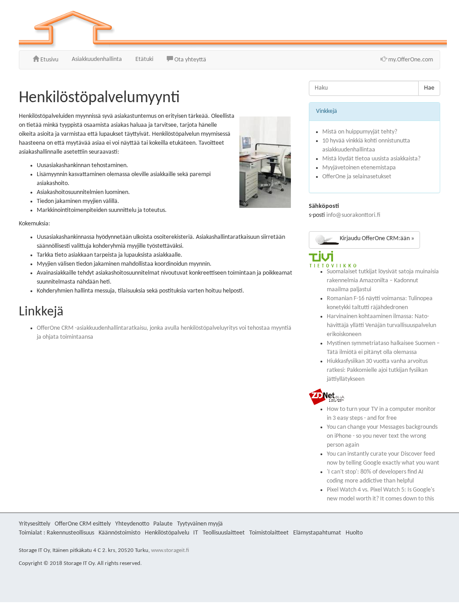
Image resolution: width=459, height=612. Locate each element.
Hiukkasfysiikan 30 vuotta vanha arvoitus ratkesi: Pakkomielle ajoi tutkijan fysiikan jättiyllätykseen (377, 370)
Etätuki (144, 59)
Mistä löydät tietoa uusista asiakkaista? (371, 158)
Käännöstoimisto (119, 533)
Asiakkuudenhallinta (97, 59)
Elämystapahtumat (317, 533)
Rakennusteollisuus (70, 533)
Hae (429, 88)
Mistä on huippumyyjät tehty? (359, 132)
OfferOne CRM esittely (83, 524)
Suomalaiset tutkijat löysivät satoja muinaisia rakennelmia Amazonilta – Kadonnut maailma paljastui (383, 280)
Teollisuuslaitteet (224, 533)
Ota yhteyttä (189, 59)
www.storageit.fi (170, 550)
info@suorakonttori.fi (353, 215)
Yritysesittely (34, 524)
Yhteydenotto (132, 524)
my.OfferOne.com (410, 59)
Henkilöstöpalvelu (167, 533)
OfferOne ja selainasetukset (356, 176)
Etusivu (48, 59)
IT (195, 533)
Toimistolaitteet (269, 533)
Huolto (354, 533)
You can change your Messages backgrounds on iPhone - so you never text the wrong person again (382, 436)
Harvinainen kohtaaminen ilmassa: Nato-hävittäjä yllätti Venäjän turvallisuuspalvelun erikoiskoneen (381, 325)
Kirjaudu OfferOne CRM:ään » (377, 238)
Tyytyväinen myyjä (200, 524)
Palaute (163, 524)
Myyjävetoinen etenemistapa (359, 167)
